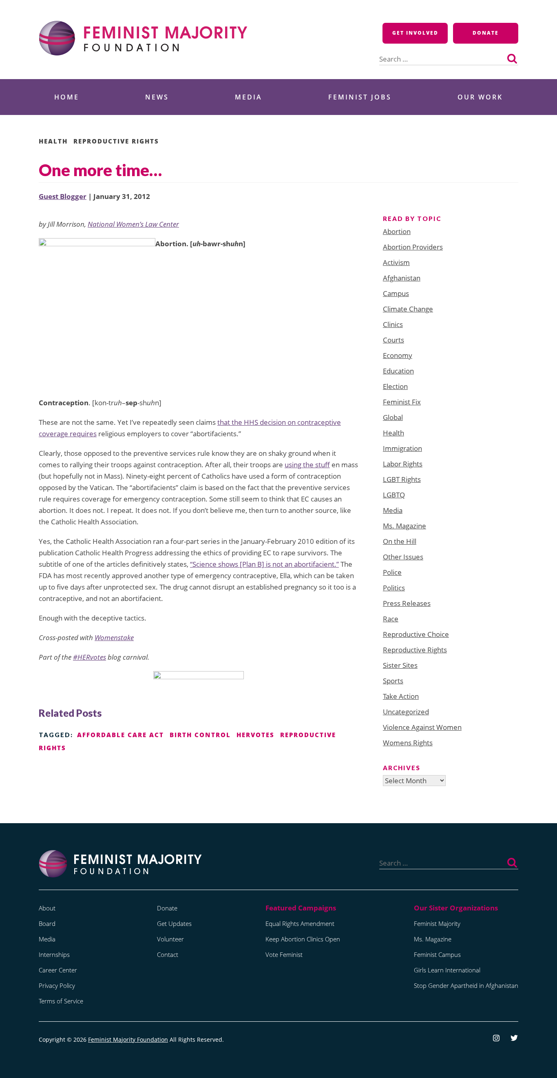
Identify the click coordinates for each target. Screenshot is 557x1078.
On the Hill (399, 541)
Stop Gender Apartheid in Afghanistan (466, 985)
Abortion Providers (413, 247)
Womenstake (114, 637)
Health (53, 141)
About (47, 908)
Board (47, 923)
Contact (167, 954)
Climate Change (408, 309)
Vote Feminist (284, 954)
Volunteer (170, 939)
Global (393, 417)
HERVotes (255, 735)
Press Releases (407, 603)
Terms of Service (61, 1001)
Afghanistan (401, 278)
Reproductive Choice (416, 634)
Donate (486, 32)
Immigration (402, 448)
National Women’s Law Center (133, 224)
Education (398, 371)
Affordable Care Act (120, 735)
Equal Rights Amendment (299, 923)
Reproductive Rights (116, 141)
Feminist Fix (402, 401)
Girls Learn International (447, 970)
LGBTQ (394, 494)
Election (395, 386)
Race (390, 618)
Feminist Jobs (359, 97)
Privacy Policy (57, 985)
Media (248, 97)
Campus (396, 293)
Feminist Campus (437, 954)
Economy (397, 355)
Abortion (397, 231)
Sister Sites (400, 665)
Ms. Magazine (404, 525)
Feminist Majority (437, 923)
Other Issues (403, 556)
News (157, 97)
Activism (396, 262)
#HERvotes (89, 657)
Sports (393, 680)
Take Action (401, 696)
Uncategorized (406, 711)
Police (392, 572)
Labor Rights (402, 463)
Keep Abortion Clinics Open (302, 939)
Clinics (393, 324)
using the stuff (307, 464)
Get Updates (174, 923)
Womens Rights (408, 742)
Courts (393, 340)
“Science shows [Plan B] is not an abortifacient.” (264, 564)
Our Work (480, 97)
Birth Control (200, 735)
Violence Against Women (422, 727)
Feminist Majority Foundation (128, 1039)
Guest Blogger (62, 196)
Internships (54, 954)
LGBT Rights (402, 479)
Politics (394, 587)
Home (66, 97)
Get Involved (415, 32)
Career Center (58, 970)
